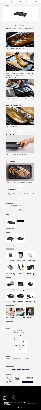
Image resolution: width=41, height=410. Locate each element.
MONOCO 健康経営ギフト (5, 399)
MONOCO (22, 390)
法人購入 (30, 1)
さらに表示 (20, 209)
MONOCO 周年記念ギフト (5, 396)
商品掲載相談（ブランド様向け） (15, 392)
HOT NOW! (11, 1)
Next (35, 14)
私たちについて (13, 390)
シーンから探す (25, 1)
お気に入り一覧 (35, 391)
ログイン (36, 389)
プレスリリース (13, 396)
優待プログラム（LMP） (14, 399)
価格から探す (20, 1)
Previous (5, 14)
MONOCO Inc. (19, 409)
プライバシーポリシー (5, 393)
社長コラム (13, 397)
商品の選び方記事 (13, 398)
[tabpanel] (20, 14)
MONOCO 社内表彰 (4, 397)
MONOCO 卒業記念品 (5, 398)
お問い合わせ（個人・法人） (5, 391)
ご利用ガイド (4, 390)
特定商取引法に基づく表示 (5, 392)
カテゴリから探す (16, 1)
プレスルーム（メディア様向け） (15, 393)
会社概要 (12, 391)
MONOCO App (22, 391)
